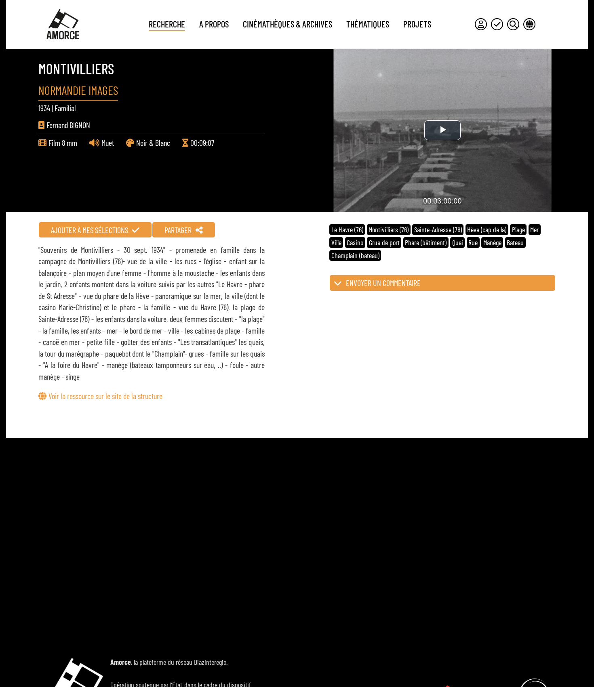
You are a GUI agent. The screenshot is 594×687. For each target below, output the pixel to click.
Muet (107, 142)
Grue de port (384, 242)
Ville (336, 242)
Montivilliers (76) (389, 229)
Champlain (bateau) (355, 255)
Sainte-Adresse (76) (438, 229)
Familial (65, 108)
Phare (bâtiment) (426, 242)
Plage (518, 229)
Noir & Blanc (153, 142)
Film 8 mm (62, 142)
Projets (417, 24)
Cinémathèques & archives (287, 24)
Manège (492, 242)
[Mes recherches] (513, 24)
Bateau (515, 242)
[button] (442, 283)
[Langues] (529, 24)
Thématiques (367, 24)
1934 (44, 108)
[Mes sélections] (497, 24)
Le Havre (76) (347, 229)
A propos (214, 24)
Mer (534, 229)
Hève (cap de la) (486, 229)
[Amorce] (62, 24)
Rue (473, 242)
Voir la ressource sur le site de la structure (105, 396)
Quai (457, 242)
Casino (355, 242)
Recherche (167, 24)
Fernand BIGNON (68, 125)
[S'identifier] (481, 24)
